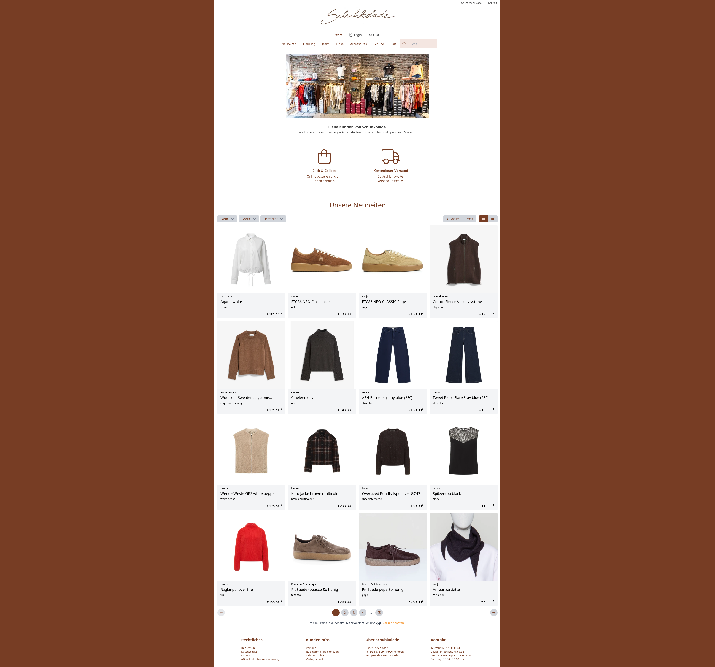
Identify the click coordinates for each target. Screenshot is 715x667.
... (371, 613)
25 (379, 613)
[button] (227, 218)
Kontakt (246, 655)
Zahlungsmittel (315, 655)
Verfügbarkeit (314, 659)
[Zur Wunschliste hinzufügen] (483, 579)
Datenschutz (249, 651)
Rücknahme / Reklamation (322, 651)
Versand (311, 648)
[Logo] (357, 16)
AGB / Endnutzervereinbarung (260, 659)
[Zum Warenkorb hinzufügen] (491, 579)
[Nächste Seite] (494, 612)
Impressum (248, 648)
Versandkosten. (394, 623)
